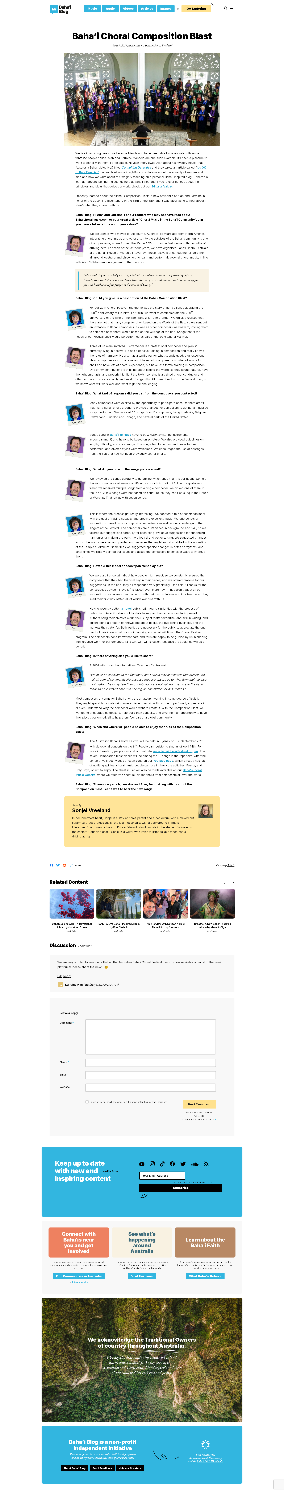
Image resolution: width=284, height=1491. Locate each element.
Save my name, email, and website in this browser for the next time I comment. (129, 1102)
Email (64, 1074)
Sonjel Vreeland (163, 45)
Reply (67, 976)
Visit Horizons (142, 1276)
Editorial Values (162, 186)
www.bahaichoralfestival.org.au (175, 751)
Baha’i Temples (120, 434)
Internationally (80, 1282)
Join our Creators (130, 1468)
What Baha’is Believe (205, 1276)
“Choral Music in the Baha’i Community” (167, 219)
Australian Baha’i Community (205, 1458)
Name (64, 1062)
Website (65, 1087)
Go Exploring (196, 8)
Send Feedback (102, 1468)
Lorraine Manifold (77, 984)
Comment (67, 1022)
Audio (110, 8)
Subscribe (181, 1188)
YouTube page (163, 760)
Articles (147, 8)
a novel (126, 608)
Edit (59, 976)
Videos (128, 8)
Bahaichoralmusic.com (91, 219)
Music (92, 8)
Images (166, 8)
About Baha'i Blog (74, 1468)
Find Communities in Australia (79, 1276)
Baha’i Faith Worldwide (210, 1461)
